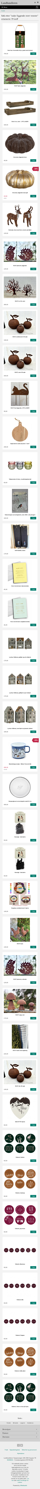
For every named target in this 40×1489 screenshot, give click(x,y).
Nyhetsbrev (20, 1453)
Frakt (6, 1450)
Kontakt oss (30, 1423)
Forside (3, 10)
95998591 (10, 1460)
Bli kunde (15, 1423)
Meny (5, 7)
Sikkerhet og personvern (29, 1450)
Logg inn (22, 1423)
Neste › (20, 1418)
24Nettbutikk (23, 1485)
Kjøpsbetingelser (15, 1450)
